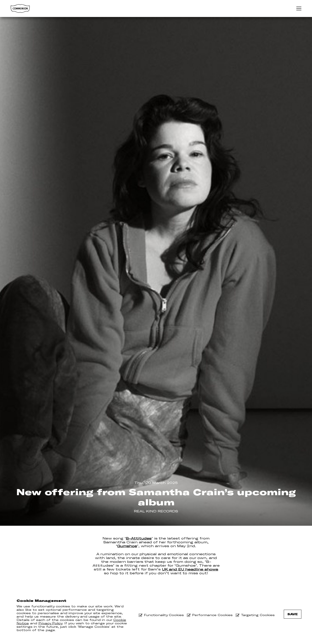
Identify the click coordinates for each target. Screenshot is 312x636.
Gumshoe (127, 546)
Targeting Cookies (258, 615)
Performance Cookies (212, 615)
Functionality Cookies (164, 615)
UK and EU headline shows (190, 569)
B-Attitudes (139, 538)
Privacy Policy (50, 623)
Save (292, 614)
